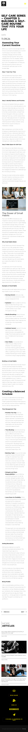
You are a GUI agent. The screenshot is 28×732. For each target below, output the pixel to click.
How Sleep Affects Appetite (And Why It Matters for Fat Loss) (12, 632)
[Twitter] (12, 709)
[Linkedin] (16, 709)
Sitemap (24, 728)
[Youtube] (18, 709)
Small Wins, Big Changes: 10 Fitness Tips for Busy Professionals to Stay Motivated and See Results (13, 680)
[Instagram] (14, 709)
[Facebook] (10, 709)
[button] (25, 3)
